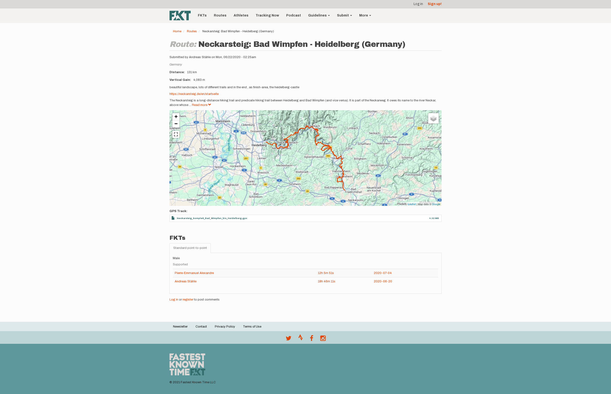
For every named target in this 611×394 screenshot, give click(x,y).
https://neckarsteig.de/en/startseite (194, 94)
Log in (418, 4)
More (364, 15)
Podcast (293, 15)
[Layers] (433, 118)
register (188, 299)
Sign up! (435, 4)
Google (436, 204)
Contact (201, 326)
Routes (220, 15)
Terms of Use (252, 326)
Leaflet (412, 204)
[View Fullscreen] (175, 134)
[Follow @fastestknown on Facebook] (311, 339)
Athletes (241, 15)
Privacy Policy (225, 326)
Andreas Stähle (185, 281)
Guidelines (317, 15)
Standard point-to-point (190, 248)
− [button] (176, 124)
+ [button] (176, 117)
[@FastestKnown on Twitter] (288, 339)
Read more (200, 105)
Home (177, 31)
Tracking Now (267, 15)
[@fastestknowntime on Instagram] (323, 339)
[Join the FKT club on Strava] (300, 339)
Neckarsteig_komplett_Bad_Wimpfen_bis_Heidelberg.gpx (212, 218)
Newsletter (180, 326)
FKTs (202, 15)
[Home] (181, 15)
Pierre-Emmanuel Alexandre (194, 273)
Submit (343, 15)
